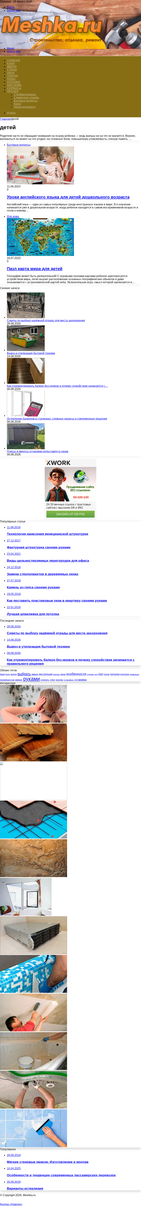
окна (63, 674)
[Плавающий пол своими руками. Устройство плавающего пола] (33, 837)
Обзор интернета (24, 106)
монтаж (56, 674)
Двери (12, 66)
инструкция (45, 674)
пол (100, 674)
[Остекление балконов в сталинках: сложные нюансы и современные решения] (26, 415)
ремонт (19, 679)
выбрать (24, 674)
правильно (134, 674)
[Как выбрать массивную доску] (33, 760)
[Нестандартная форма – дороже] (26, 914)
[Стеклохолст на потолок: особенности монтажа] (33, 1030)
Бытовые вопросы (25, 100)
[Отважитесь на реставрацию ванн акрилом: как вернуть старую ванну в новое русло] (33, 1069)
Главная (5, 118)
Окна (10, 72)
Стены (12, 69)
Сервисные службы (26, 97)
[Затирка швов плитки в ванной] (33, 1146)
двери (34, 674)
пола (106, 674)
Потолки (13, 82)
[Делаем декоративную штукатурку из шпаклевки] (33, 876)
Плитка (12, 75)
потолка (115, 674)
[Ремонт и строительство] (53, 42)
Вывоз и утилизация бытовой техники (31, 353)
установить (69, 680)
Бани (11, 63)
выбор (14, 674)
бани (2, 674)
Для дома (14, 85)
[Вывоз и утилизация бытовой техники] (26, 350)
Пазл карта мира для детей (34, 268)
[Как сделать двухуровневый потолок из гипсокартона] (33, 1107)
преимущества (7, 680)
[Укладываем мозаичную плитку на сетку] (33, 991)
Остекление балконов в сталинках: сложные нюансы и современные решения (57, 418)
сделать (45, 679)
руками (31, 679)
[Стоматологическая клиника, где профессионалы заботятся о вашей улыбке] (33, 799)
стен (52, 679)
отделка (90, 674)
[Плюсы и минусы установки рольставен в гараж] (26, 448)
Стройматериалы (25, 94)
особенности (76, 674)
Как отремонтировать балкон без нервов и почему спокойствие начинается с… (57, 385)
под (96, 674)
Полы (11, 79)
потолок (124, 674)
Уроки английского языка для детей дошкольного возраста (68, 197)
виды (8, 674)
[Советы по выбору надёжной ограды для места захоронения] (26, 317)
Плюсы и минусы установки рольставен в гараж (37, 451)
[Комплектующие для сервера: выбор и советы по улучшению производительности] (33, 953)
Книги (17, 103)
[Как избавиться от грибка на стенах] (33, 721)
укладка (59, 680)
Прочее (13, 91)
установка (80, 679)
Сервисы (14, 88)
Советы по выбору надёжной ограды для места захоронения (46, 320)
